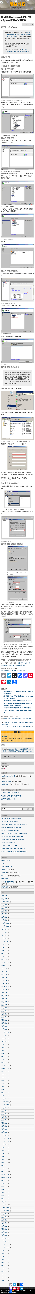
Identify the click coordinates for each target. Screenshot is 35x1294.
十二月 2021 (5, 962)
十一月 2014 (5, 1177)
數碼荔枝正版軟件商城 (8, 776)
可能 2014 (4, 1192)
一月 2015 (4, 1171)
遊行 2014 (4, 1198)
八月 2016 (4, 1114)
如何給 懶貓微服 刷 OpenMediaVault (12, 836)
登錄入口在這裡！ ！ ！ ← (9, 799)
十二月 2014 (5, 1174)
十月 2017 (4, 1071)
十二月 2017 (5, 1065)
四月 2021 (4, 974)
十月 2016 (4, 1108)
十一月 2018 (5, 1032)
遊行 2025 (4, 914)
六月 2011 (4, 1277)
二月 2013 (4, 1238)
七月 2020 (4, 992)
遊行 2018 (4, 1056)
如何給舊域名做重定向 (8, 842)
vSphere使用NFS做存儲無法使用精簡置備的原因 (16, 727)
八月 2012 (4, 1253)
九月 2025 (4, 908)
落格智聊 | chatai (6, 781)
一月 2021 (4, 983)
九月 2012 (4, 1250)
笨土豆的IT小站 (6, 860)
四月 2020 (4, 1002)
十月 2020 (4, 990)
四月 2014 (4, 1196)
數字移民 (4, 872)
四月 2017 (4, 1089)
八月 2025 (4, 911)
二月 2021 (4, 980)
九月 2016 (4, 1111)
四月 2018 (4, 1053)
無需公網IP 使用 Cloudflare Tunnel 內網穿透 (14, 833)
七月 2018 (4, 1044)
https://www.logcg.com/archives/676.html (13, 670)
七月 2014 (4, 1186)
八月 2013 (4, 1220)
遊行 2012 (4, 1265)
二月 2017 (4, 1095)
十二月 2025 (5, 902)
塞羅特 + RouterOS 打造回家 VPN (11, 845)
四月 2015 (4, 1162)
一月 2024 (4, 932)
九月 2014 (4, 1183)
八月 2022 (4, 950)
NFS (5, 718)
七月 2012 (4, 1256)
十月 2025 (4, 905)
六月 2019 (4, 1017)
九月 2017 (4, 1074)
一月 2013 (4, 1241)
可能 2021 (4, 971)
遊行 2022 (4, 953)
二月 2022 (4, 956)
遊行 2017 (4, 1093)
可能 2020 (4, 999)
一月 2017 (4, 1099)
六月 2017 (4, 1083)
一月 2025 (4, 920)
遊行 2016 (4, 1129)
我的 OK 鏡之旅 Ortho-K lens (10, 821)
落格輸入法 (4, 870)
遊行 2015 (4, 1165)
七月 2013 (4, 1223)
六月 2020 (4, 996)
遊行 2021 (4, 977)
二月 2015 (4, 1168)
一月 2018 (4, 1062)
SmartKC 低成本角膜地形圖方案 (11, 818)
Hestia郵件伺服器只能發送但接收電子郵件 (14, 852)
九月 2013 (4, 1217)
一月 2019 (4, 1029)
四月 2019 (4, 1023)
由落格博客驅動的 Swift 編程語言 (11, 796)
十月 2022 (4, 944)
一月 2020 (4, 1008)
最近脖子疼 (29, 718)
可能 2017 (4, 1086)
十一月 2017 (5, 1068)
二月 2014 (4, 1202)
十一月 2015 (5, 1141)
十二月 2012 (5, 1244)
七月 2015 (4, 1153)
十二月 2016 (5, 1102)
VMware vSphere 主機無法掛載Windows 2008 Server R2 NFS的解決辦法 (18, 34)
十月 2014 (4, 1180)
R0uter (4, 736)
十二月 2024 (5, 923)
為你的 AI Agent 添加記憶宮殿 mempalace (13, 824)
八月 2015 (4, 1150)
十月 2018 (4, 1035)
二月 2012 (4, 1268)
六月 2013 (4, 1226)
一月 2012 (4, 1271)
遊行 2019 (4, 1026)
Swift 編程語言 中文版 (7, 882)
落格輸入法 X (5, 784)
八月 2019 (4, 1011)
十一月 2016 (5, 1105)
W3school (4, 876)
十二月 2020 (5, 986)
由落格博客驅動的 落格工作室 (10, 792)
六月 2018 (4, 1047)
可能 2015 (4, 1159)
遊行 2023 (4, 935)
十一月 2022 (5, 941)
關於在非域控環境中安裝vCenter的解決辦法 (17, 708)
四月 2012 (4, 1262)
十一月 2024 (5, 926)
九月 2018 (4, 1038)
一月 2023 (4, 938)
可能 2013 (4, 1229)
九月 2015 (4, 1147)
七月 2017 (4, 1080)
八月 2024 (4, 929)
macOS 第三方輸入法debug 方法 (11, 827)
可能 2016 (4, 1123)
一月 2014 (4, 1205)
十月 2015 (4, 1144)
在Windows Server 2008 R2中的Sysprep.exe (18, 700)
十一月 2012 (5, 1247)
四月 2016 (4, 1126)
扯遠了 (3, 863)
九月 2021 (4, 968)
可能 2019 (4, 1020)
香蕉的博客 (4, 879)
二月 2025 (4, 917)
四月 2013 (4, 1232)
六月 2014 (4, 1189)
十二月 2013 (5, 1208)
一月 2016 (4, 1135)
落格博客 (17, 4)
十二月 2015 (5, 1138)
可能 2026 (4, 896)
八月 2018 (4, 1041)
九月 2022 (4, 947)
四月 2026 (4, 899)
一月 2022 (4, 959)
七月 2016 (4, 1117)
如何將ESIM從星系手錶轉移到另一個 (12, 839)
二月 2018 (4, 1059)
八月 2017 (4, 1077)
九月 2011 (4, 1274)
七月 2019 (4, 1014)
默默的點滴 (4, 887)
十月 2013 (4, 1214)
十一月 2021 (5, 965)
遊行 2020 (4, 1005)
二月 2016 (4, 1132)
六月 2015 (4, 1156)
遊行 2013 (4, 1235)
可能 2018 (4, 1050)
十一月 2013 (5, 1211)
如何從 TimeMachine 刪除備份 (10, 830)
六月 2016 (4, 1120)
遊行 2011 (4, 1280)
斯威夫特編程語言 (6, 866)
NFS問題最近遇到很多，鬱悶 (16, 718)
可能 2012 (4, 1259)
